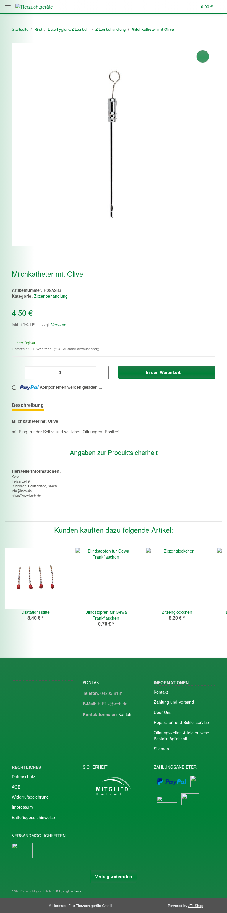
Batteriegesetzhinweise (33, 817)
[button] (166, 6)
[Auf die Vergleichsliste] (202, 56)
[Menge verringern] (18, 372)
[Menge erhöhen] (101, 372)
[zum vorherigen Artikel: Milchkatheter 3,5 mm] (197, 29)
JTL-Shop (195, 905)
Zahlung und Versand (174, 702)
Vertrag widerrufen (113, 876)
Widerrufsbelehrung (30, 797)
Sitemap (161, 749)
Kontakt (125, 714)
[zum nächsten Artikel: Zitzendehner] (209, 29)
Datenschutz (23, 776)
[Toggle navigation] (8, 5)
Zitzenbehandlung (51, 296)
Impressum (22, 807)
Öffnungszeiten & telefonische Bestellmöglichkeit (181, 736)
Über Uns (162, 712)
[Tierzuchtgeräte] (34, 6)
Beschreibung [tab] (28, 405)
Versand (59, 325)
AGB (16, 787)
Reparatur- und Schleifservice (181, 722)
